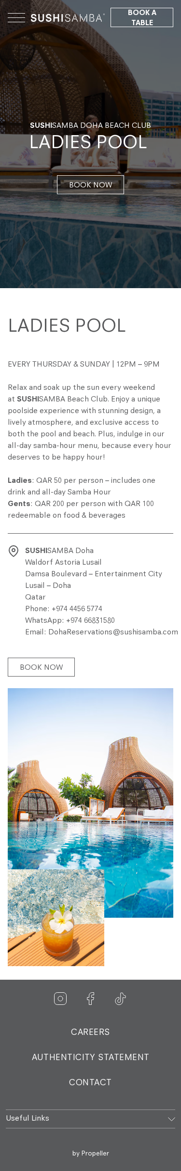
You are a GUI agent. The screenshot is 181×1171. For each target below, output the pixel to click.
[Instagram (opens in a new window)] (61, 999)
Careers (90, 1033)
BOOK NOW (90, 185)
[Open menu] (16, 17)
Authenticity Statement (91, 1058)
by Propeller (90, 1153)
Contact (90, 1083)
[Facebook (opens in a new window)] (90, 999)
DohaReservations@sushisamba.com (113, 632)
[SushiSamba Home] (68, 17)
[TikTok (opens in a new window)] (120, 999)
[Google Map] (13, 551)
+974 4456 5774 (77, 609)
